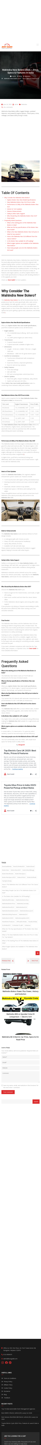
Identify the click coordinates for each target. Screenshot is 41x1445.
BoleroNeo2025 (16, 870)
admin (16, 104)
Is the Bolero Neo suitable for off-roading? (20, 241)
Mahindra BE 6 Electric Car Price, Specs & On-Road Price (20, 1038)
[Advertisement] (20, 20)
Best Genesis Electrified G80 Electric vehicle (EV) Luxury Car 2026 (19, 1418)
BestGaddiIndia (6, 866)
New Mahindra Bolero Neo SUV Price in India (21, 202)
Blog (5, 1394)
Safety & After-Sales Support (16, 213)
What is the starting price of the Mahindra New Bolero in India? (20, 942)
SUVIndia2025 (6, 925)
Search (36, 1101)
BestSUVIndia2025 (19, 866)
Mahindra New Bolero (11, 300)
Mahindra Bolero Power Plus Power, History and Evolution (20, 992)
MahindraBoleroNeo (22, 900)
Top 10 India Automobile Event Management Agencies (18, 1409)
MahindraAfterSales (8, 900)
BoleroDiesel (30, 866)
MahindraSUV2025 (7, 918)
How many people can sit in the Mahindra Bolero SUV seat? (19, 892)
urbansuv (28, 925)
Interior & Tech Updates (14, 209)
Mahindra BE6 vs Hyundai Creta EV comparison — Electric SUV (20, 1015)
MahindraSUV (23, 914)
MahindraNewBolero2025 (10, 911)
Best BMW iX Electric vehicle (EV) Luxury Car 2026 (16, 1413)
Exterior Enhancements (14, 211)
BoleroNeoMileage (28, 870)
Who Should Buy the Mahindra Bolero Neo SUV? (22, 216)
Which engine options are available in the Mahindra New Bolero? (20, 948)
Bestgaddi (21, 745)
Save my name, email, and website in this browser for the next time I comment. (20, 1086)
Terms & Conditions (10, 1378)
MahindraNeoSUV (21, 907)
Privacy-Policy (8, 1381)
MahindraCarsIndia (23, 903)
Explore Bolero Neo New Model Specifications (21, 200)
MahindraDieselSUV (8, 907)
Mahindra (24, 104)
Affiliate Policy (8, 1385)
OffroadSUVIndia (21, 922)
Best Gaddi (11, 280)
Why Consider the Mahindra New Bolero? (17, 197)
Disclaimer (7, 1391)
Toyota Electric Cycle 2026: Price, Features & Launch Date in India (20, 1424)
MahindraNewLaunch (26, 911)
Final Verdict (11, 218)
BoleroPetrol (21, 877)
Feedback (7, 1398)
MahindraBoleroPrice (8, 903)
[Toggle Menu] (37, 44)
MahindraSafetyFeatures (9, 914)
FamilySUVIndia (7, 881)
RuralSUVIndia (32, 922)
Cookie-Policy (8, 1388)
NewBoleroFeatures (8, 922)
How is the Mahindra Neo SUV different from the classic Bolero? (20, 886)
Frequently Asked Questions (13, 220)
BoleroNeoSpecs (20, 874)
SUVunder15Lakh (17, 925)
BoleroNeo (5, 870)
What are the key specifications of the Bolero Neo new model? (20, 930)
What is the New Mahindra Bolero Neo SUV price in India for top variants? (20, 936)
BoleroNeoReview (7, 874)
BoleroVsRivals (31, 877)
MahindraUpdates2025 (22, 918)
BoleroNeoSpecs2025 (9, 877)
